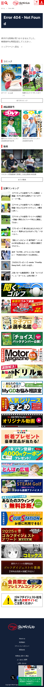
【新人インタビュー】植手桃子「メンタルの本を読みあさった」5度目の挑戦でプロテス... (27, 243)
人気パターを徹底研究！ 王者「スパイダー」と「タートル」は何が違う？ (27, 274)
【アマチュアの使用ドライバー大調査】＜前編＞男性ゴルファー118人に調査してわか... (27, 219)
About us (22, 638)
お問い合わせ (22, 663)
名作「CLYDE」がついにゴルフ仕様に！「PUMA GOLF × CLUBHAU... (26, 253)
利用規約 (22, 642)
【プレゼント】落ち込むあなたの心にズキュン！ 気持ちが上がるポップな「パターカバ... (27, 231)
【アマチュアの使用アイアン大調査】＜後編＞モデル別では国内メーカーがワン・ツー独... (27, 196)
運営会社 (22, 650)
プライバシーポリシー (22, 646)
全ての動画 (22, 180)
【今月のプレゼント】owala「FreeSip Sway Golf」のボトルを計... (27, 263)
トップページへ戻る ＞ (12, 46)
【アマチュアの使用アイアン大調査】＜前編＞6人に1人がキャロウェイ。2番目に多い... (27, 208)
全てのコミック (22, 100)
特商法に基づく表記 (22, 656)
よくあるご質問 (22, 660)
